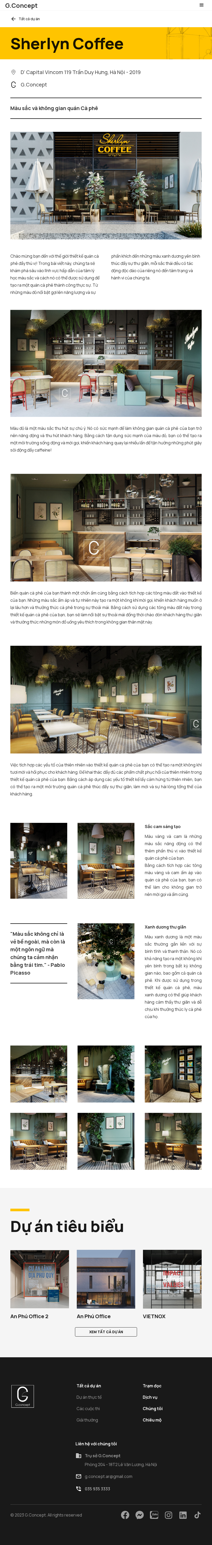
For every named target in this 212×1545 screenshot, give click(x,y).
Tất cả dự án (89, 1385)
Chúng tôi (153, 1408)
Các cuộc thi (88, 1408)
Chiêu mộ (152, 1420)
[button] (201, 5)
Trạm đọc (152, 1385)
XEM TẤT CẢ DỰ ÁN (106, 1331)
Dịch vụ (150, 1397)
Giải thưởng (87, 1420)
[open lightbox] (38, 1074)
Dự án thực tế (89, 1397)
